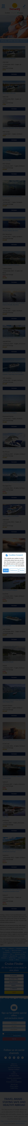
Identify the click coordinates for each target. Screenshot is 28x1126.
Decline (22, 570)
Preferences (13, 570)
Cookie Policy (11, 565)
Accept (6, 570)
